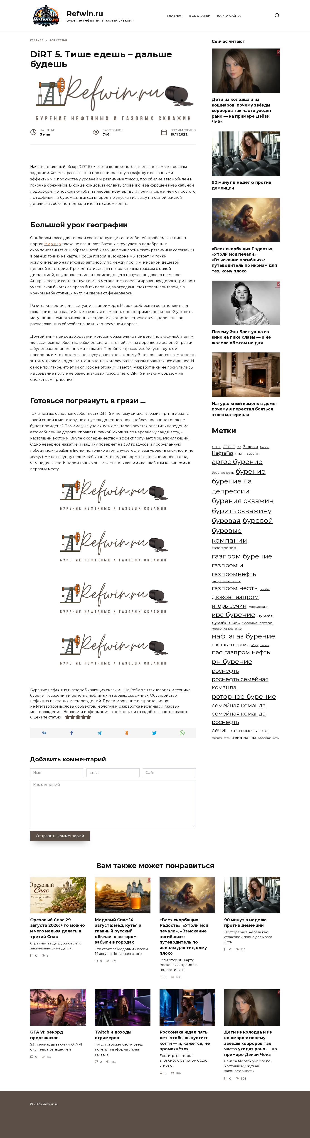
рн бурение (232, 661)
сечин (220, 730)
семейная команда (239, 705)
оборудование (260, 645)
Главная (174, 15)
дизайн (265, 589)
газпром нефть (235, 588)
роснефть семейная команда (240, 683)
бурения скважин (243, 501)
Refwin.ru (84, 13)
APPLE (229, 447)
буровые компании (229, 535)
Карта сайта (229, 15)
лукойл (265, 615)
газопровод (224, 548)
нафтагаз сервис (230, 644)
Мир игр (52, 244)
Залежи (250, 446)
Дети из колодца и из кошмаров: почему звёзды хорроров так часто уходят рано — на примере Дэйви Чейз (242, 110)
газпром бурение (242, 556)
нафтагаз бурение (243, 636)
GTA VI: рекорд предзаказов (46, 1035)
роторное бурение (244, 696)
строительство (220, 738)
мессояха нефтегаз (257, 623)
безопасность (223, 472)
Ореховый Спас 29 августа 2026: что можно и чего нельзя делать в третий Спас (57, 928)
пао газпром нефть (241, 652)
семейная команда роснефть (239, 717)
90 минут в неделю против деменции (241, 185)
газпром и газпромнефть (234, 569)
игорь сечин (229, 605)
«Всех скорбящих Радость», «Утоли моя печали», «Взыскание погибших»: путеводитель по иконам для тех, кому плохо (244, 259)
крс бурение (233, 615)
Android (216, 447)
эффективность (268, 738)
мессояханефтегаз (227, 628)
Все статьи (199, 15)
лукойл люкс (226, 622)
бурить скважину (241, 511)
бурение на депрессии (232, 486)
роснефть (225, 670)
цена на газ (243, 737)
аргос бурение (237, 462)
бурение (251, 471)
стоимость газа (249, 730)
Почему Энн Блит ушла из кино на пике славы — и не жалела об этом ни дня (241, 337)
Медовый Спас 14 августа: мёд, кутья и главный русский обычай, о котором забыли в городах (118, 930)
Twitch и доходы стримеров (113, 1035)
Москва (264, 447)
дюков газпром (235, 596)
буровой (258, 520)
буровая (226, 520)
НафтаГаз (222, 453)
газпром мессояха (226, 581)
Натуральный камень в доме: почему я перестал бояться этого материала (244, 409)
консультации (258, 606)
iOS (239, 447)
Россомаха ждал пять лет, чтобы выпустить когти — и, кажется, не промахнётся (185, 1040)
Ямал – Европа (246, 453)
